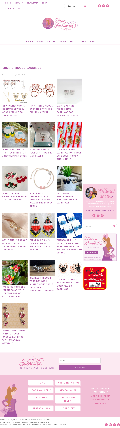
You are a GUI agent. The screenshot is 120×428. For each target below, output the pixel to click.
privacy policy (63, 233)
